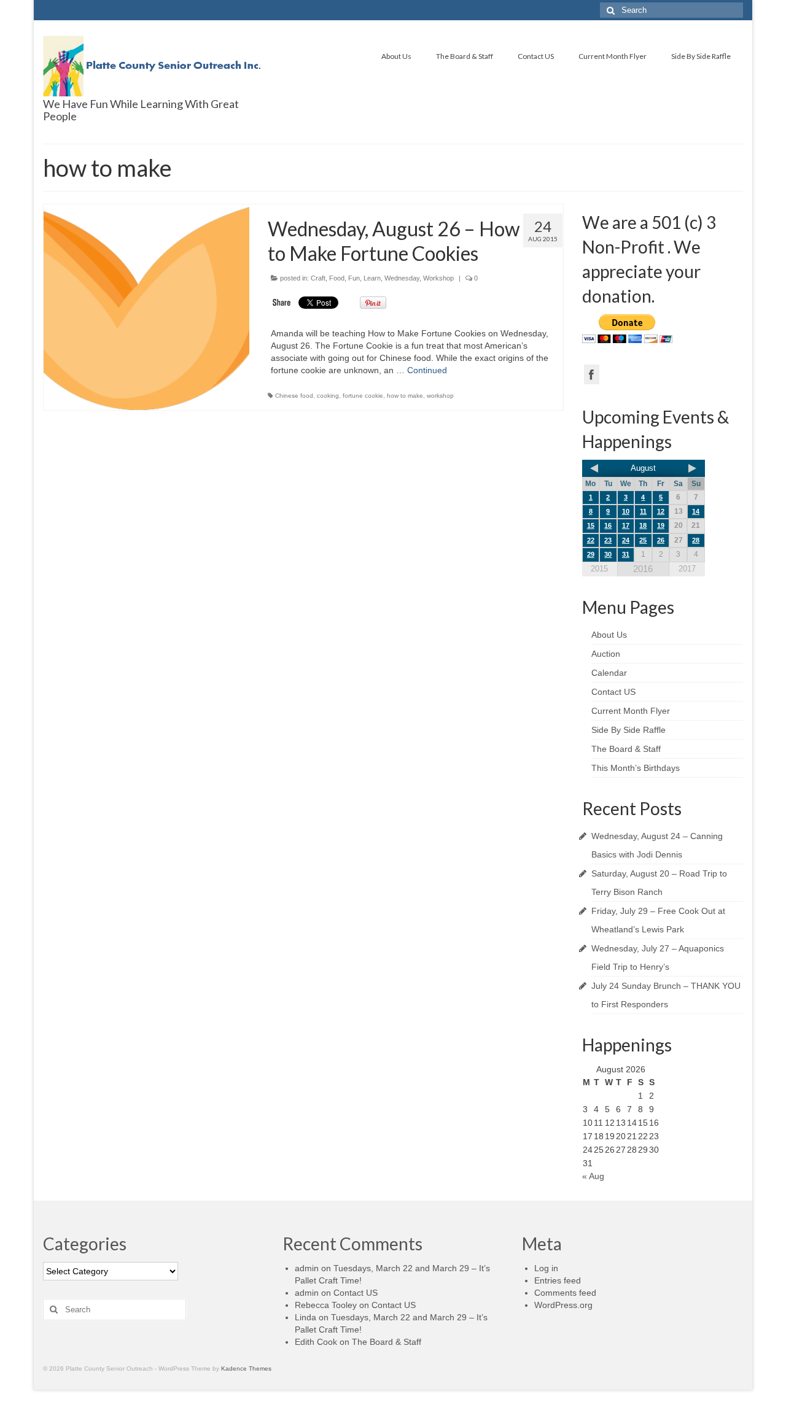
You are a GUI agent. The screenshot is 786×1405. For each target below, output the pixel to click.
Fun (354, 278)
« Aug (593, 1176)
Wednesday (401, 278)
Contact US (536, 56)
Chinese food (294, 395)
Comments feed (565, 1293)
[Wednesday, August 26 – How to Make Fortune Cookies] (146, 307)
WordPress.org (563, 1305)
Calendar (609, 673)
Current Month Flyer (612, 56)
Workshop (438, 278)
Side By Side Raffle (701, 56)
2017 (687, 568)
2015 (599, 568)
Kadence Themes (246, 1368)
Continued (427, 370)
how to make (405, 395)
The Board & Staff (464, 56)
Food (336, 278)
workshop (440, 395)
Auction (605, 654)
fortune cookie (363, 395)
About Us (396, 56)
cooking (328, 395)
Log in (546, 1268)
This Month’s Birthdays (635, 768)
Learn (372, 278)
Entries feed (557, 1280)
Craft (318, 278)
